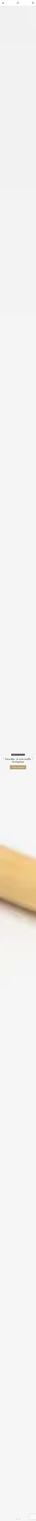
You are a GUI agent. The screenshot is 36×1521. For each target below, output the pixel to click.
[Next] (32, 758)
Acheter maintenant (10, 772)
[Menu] (3, 3)
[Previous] (3, 758)
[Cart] (33, 3)
